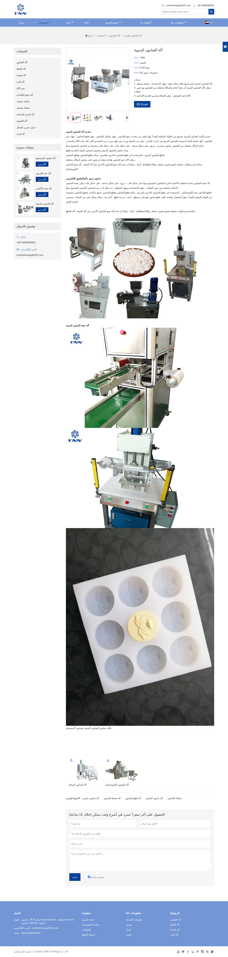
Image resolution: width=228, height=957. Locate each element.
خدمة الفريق (88, 919)
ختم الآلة (21, 88)
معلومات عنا (177, 22)
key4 (137, 72)
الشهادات (86, 929)
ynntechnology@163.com (178, 5)
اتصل (17, 913)
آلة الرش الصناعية (25, 114)
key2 (137, 62)
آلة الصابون (114, 35)
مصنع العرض (111, 22)
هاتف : (17, 933)
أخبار (68, 22)
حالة (86, 22)
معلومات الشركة (134, 919)
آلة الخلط (21, 68)
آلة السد (20, 81)
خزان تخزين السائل (26, 127)
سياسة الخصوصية (90, 924)
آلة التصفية (22, 121)
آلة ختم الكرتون (43, 173)
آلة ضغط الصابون (112, 798)
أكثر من (42, 164)
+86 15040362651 (205, 5)
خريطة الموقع (88, 934)
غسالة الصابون (174, 798)
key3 (137, 67)
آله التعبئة (21, 75)
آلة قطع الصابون (133, 798)
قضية (128, 934)
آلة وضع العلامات (25, 94)
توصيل (129, 924)
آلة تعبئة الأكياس (44, 188)
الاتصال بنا (146, 22)
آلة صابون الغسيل (154, 798)
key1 (137, 57)
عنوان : (17, 919)
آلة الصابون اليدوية (45, 203)
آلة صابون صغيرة (90, 798)
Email (142, 104)
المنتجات (43, 22)
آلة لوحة (21, 134)
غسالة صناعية (23, 108)
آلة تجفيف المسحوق (45, 158)
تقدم (75, 877)
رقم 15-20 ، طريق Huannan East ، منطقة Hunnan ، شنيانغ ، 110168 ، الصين (48, 921)
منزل (21, 22)
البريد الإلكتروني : (22, 928)
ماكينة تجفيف (23, 101)
